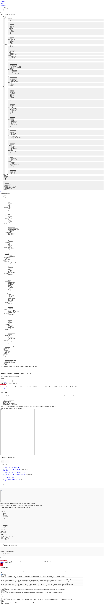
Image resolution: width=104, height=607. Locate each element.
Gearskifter (12, 97)
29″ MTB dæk (13, 131)
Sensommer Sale (8, 181)
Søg (3, 543)
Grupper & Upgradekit (14, 88)
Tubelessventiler (13, 170)
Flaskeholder (12, 113)
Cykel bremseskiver (14, 152)
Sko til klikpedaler (13, 54)
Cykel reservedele (13, 98)
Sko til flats (12, 53)
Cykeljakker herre (13, 72)
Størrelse (2, 380)
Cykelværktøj (12, 126)
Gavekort (12, 163)
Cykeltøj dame (10, 61)
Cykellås (11, 111)
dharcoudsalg (51, 386)
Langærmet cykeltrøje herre (15, 74)
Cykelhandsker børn (14, 81)
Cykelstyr (12, 106)
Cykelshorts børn (13, 78)
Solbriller (12, 85)
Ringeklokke (12, 116)
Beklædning (5, 44)
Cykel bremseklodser (14, 151)
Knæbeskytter (12, 50)
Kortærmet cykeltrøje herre (15, 73)
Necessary (4, 574)
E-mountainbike (11, 21)
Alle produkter (5, 522)
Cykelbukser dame (13, 63)
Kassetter (12, 91)
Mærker (4, 175)
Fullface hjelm (13, 47)
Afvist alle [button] (6, 562)
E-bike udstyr (12, 167)
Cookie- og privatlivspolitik (10, 186)
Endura (6, 176)
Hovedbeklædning (11, 58)
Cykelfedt (12, 120)
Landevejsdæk (13, 133)
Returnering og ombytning (10, 187)
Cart (4, 546)
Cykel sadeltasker (13, 148)
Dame (47, 386)
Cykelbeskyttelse (13, 121)
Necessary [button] (2, 573)
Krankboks (12, 94)
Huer (11, 59)
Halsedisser (12, 60)
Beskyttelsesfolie (13, 108)
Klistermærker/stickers (14, 164)
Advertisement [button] (3, 597)
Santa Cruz (12, 26)
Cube (11, 22)
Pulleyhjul (12, 96)
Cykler (4, 17)
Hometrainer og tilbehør (14, 166)
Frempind (12, 101)
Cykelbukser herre (13, 70)
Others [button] (1, 600)
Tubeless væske (13, 171)
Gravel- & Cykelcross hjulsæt (15, 137)
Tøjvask (6, 258)
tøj (75, 386)
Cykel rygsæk (12, 146)
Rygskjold (12, 51)
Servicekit (12, 144)
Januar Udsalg (5, 174)
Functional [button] (2, 586)
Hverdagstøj (7, 259)
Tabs (11, 160)
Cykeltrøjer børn (13, 80)
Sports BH (12, 68)
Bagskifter (12, 90)
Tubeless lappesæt (13, 173)
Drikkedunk (12, 114)
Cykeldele (10, 99)
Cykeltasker (10, 145)
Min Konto (5, 10)
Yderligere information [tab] (7, 389)
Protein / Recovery (13, 159)
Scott (11, 20)
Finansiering (5, 8)
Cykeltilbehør (10, 107)
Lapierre (11, 30)
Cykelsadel (12, 105)
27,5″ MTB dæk (13, 130)
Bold (11, 29)
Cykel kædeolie (13, 122)
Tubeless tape (12, 172)
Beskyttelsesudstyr (11, 45)
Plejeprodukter (13, 158)
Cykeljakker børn (13, 79)
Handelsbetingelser (9, 188)
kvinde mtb (60, 386)
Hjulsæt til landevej (13, 138)
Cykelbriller (10, 82)
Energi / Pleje (10, 156)
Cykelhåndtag (12, 103)
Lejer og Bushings (13, 124)
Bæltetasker (12, 147)
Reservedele (12, 143)
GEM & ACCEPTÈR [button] (4, 603)
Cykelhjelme (12, 48)
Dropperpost (12, 100)
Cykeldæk (10, 128)
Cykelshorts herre (13, 71)
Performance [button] (2, 590)
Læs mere (2, 562)
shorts (73, 386)
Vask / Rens (12, 127)
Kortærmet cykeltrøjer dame (15, 66)
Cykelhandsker (13, 56)
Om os (4, 180)
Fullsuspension (10, 28)
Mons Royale (7, 178)
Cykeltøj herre (10, 69)
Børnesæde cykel (13, 109)
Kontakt (4, 9)
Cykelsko (9, 52)
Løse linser (12, 84)
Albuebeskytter (13, 46)
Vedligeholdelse (11, 119)
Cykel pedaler (12, 104)
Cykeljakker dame (13, 65)
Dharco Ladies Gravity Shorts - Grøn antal (8, 383)
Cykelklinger (12, 93)
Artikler (4, 7)
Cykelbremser (10, 150)
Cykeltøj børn (10, 75)
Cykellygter (12, 112)
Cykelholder (12, 162)
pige (71, 386)
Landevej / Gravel (11, 39)
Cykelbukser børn (13, 77)
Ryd (5, 382)
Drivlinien (10, 87)
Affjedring (10, 139)
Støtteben (12, 118)
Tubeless (9, 169)
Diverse (9, 55)
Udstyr (4, 86)
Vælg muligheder (3, 560)
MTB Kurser (12, 165)
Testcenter (7, 183)
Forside (4, 16)
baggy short (41, 386)
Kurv (4, 517)
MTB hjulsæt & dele (14, 136)
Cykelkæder (12, 92)
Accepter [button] (10, 562)
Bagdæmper (12, 140)
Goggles (11, 83)
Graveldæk (12, 132)
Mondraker (12, 19)
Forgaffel (12, 141)
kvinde (55, 386)
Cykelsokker (12, 57)
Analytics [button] (2, 593)
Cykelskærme (12, 117)
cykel (45, 386)
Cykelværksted (8, 184)
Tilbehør (11, 149)
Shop (1, 366)
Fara (11, 40)
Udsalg (34, 386)
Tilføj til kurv (3, 384)
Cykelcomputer (13, 110)
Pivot (11, 25)
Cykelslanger (12, 134)
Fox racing (7, 179)
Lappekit (11, 123)
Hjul (8, 135)
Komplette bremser (13, 153)
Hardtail (9, 35)
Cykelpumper (12, 125)
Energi (11, 157)
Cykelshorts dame (13, 64)
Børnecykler (10, 18)
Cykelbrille (10, 243)
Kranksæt (12, 95)
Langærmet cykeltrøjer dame (15, 67)
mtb (68, 386)
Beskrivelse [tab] (5, 388)
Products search (5, 14)
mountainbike (64, 386)
